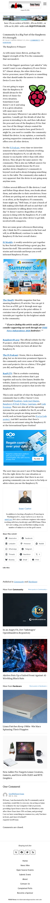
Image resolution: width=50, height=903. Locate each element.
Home (25, 860)
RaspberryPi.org (11, 339)
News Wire (25, 865)
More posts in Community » (37, 589)
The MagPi (8, 300)
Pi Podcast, (15, 147)
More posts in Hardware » (38, 686)
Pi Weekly (8, 242)
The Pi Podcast (10, 355)
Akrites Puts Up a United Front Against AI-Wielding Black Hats (25, 677)
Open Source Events (25, 870)
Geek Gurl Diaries (31, 400)
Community (35, 40)
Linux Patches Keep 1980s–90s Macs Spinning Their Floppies (22, 728)
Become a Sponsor (25, 893)
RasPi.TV (7, 373)
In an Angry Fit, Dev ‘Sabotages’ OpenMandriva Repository (19, 631)
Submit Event (25, 874)
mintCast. (8, 519)
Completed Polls (25, 888)
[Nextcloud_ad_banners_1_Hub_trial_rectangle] (25, 464)
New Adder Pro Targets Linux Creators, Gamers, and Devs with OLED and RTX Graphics (23, 775)
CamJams (32, 404)
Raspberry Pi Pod (11, 404)
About (25, 879)
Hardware (7, 42)
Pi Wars (23, 404)
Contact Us (25, 883)
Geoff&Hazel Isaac (16, 793)
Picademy (17, 400)
